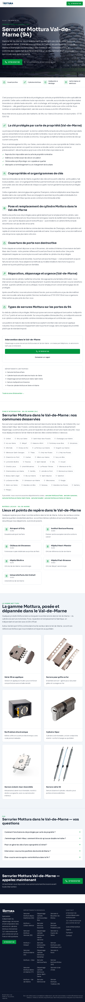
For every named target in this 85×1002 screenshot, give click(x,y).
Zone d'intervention (73, 927)
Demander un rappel (42, 357)
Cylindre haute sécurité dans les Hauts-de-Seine (24, 375)
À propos (69, 932)
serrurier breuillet (37, 498)
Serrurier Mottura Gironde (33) (28, 933)
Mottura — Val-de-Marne (28, 980)
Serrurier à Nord (54, 951)
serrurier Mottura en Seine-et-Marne (57, 498)
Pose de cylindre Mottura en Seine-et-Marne (23, 385)
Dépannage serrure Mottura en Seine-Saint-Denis (25, 379)
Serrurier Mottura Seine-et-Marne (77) (28, 969)
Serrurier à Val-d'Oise (56, 968)
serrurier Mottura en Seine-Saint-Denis (16, 498)
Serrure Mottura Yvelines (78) (55, 981)
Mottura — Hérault (27, 944)
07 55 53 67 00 (14, 62)
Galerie (68, 930)
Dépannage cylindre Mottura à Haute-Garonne (41, 935)
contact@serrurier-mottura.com (73, 916)
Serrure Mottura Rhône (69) (56, 962)
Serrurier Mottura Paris (42, 961)
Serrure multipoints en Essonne (18, 382)
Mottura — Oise (28, 960)
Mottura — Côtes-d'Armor (28, 924)
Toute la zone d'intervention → (13, 393)
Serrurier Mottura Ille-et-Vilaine (41, 945)
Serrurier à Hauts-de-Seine (54, 933)
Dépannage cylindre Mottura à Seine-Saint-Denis (41, 971)
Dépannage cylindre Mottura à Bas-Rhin (42, 916)
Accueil (4, 20)
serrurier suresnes (70, 495)
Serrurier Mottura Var (41, 980)
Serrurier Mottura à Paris (15, 372)
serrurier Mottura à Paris (54, 495)
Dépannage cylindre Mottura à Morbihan (41, 953)
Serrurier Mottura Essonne (40, 925)
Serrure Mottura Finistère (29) (55, 925)
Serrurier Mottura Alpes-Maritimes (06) (28, 915)
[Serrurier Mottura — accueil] (7, 3)
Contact (69, 935)
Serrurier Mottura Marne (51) (28, 952)
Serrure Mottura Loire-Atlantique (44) (56, 945)
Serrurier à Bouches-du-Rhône (55, 915)
